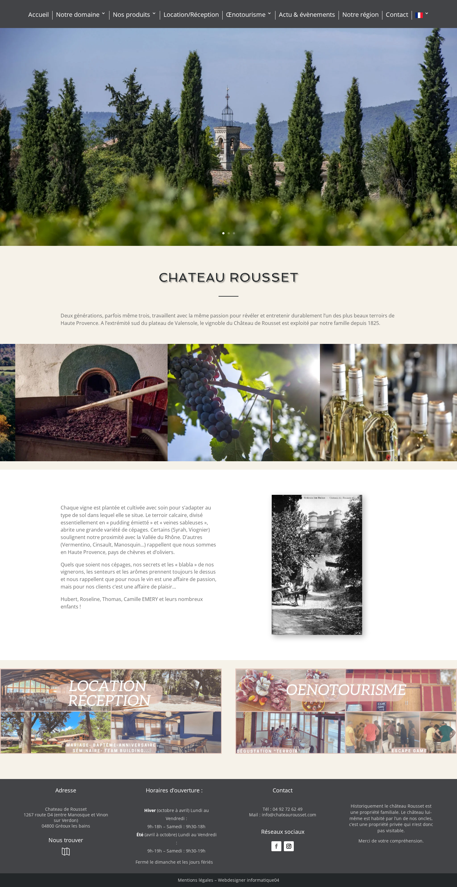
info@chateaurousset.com (289, 815)
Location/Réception (191, 15)
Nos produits (131, 15)
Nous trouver (65, 840)
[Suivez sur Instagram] (289, 846)
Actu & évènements (307, 15)
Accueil (38, 15)
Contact (397, 15)
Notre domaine (77, 15)
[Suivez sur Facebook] (276, 846)
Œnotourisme (245, 15)
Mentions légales (195, 880)
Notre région (360, 15)
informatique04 (263, 880)
